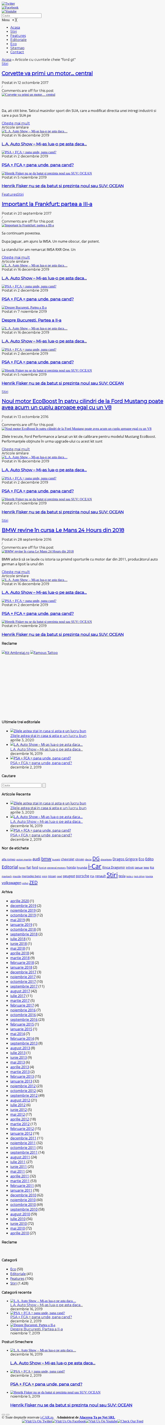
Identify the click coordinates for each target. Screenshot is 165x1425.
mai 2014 (17, 1033)
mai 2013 (17, 1062)
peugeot (69, 876)
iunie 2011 (18, 1166)
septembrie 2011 (24, 1152)
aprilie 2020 (19, 901)
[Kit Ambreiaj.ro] (15, 652)
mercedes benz (31, 876)
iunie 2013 (18, 1057)
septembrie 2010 (24, 1209)
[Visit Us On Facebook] (69, 1421)
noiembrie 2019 (23, 910)
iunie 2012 (18, 1109)
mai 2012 (17, 1114)
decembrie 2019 (23, 905)
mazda (17, 876)
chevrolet (67, 859)
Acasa (6, 60)
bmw (46, 859)
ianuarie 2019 (21, 924)
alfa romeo (8, 859)
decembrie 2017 (23, 972)
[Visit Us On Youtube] (101, 1421)
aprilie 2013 (19, 1067)
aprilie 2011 (19, 1176)
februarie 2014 (22, 1038)
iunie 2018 (18, 943)
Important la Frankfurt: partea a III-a (47, 204)
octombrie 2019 (23, 915)
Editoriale (18, 1273)
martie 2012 (20, 1124)
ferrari (22, 867)
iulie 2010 (18, 1218)
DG (96, 858)
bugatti (56, 859)
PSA (92, 876)
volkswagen (11, 882)
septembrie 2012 (24, 1095)
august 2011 (20, 1157)
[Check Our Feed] (130, 1421)
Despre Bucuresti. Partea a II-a (31, 320)
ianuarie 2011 (21, 1190)
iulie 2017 (18, 995)
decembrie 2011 (23, 1138)
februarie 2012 (22, 1128)
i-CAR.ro (46, 1417)
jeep (146, 867)
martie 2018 (20, 957)
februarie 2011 (22, 1185)
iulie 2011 (18, 1161)
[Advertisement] (82, 685)
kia (152, 867)
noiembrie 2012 (23, 1086)
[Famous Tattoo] (44, 652)
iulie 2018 (18, 938)
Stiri (5, 64)
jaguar (139, 867)
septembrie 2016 (24, 1019)
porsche (82, 876)
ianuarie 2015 (21, 1029)
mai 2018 (17, 948)
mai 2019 (17, 920)
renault (100, 876)
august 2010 (20, 1214)
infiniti (130, 867)
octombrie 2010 (23, 1204)
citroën (79, 859)
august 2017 (20, 991)
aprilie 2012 (19, 1119)
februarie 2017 (22, 1005)
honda (71, 867)
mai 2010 (17, 1228)
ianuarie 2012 (21, 1133)
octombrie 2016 (23, 1014)
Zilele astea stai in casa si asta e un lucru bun (48, 736)
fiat (28, 867)
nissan (52, 876)
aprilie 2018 (19, 953)
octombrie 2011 (23, 1147)
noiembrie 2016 (23, 1010)
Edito (149, 858)
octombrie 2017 (23, 981)
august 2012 (20, 1100)
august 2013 (20, 1048)
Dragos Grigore (125, 859)
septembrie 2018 (24, 934)
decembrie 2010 (23, 1195)
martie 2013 (20, 1071)
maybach (7, 876)
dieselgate (106, 859)
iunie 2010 (18, 1223)
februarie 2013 (22, 1076)
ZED (33, 882)
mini (44, 876)
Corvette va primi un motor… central (47, 73)
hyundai (82, 867)
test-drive (139, 876)
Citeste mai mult (16, 123)
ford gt (42, 867)
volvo (25, 883)
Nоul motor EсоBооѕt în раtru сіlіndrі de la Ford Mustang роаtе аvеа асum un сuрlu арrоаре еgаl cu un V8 (82, 404)
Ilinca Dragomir (113, 867)
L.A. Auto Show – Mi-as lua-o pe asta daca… (44, 143)
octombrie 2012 (23, 1090)
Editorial (10, 867)
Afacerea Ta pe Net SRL (97, 1417)
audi (36, 858)
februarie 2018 (22, 962)
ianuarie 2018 (21, 967)
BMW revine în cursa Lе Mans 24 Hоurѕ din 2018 (63, 530)
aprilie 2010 (19, 1233)
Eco (141, 859)
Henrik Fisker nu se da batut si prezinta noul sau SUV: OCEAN (63, 185)
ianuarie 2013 (21, 1081)
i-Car (94, 866)
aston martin (24, 859)
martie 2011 (20, 1180)
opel (59, 876)
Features (9, 194)
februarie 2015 (22, 1024)
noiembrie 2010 (23, 1199)
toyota (149, 876)
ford (35, 867)
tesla (122, 876)
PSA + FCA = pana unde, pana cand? (38, 164)
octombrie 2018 (23, 929)
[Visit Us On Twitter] (37, 1421)
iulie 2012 (18, 1105)
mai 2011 (17, 1171)
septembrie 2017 (24, 986)
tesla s (129, 876)
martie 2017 (20, 1000)
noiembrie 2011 (23, 1143)
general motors (56, 867)
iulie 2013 (18, 1052)
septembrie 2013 (24, 1043)
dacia (88, 859)
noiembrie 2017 (23, 976)
